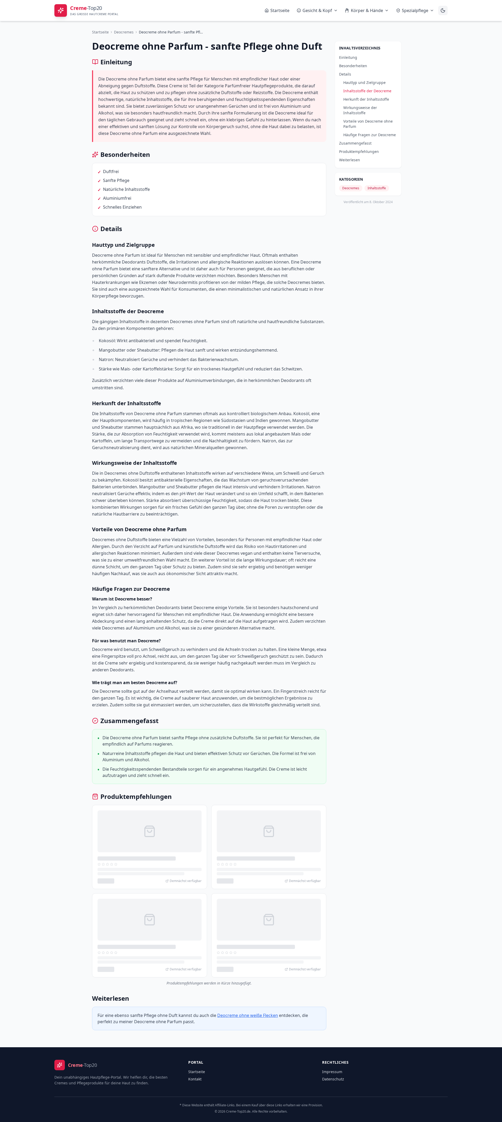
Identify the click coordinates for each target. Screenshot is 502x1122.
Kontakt (195, 1079)
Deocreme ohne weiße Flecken (247, 1015)
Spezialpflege (415, 10)
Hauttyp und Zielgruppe (364, 82)
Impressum (332, 1071)
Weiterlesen (349, 159)
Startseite (279, 10)
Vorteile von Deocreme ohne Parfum (368, 124)
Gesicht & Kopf (317, 10)
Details (345, 74)
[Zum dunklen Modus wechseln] (443, 10)
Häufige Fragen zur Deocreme (369, 134)
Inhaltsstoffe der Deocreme (367, 90)
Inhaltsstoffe (377, 188)
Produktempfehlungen (359, 151)
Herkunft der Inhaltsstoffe (366, 99)
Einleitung (348, 57)
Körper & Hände (367, 10)
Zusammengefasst (355, 143)
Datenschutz (333, 1079)
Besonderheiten (353, 65)
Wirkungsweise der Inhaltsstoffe (360, 110)
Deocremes (124, 32)
